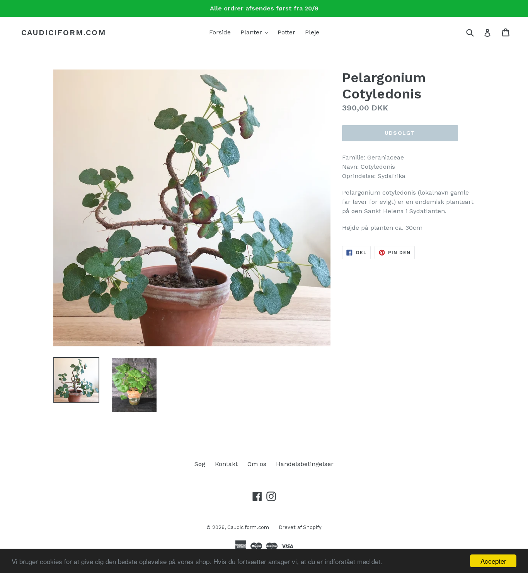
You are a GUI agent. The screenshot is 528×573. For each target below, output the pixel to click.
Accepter (493, 561)
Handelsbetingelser (305, 464)
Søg (199, 464)
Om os (256, 464)
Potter (286, 32)
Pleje (312, 32)
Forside (220, 32)
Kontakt (226, 464)
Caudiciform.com (63, 32)
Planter (256, 32)
